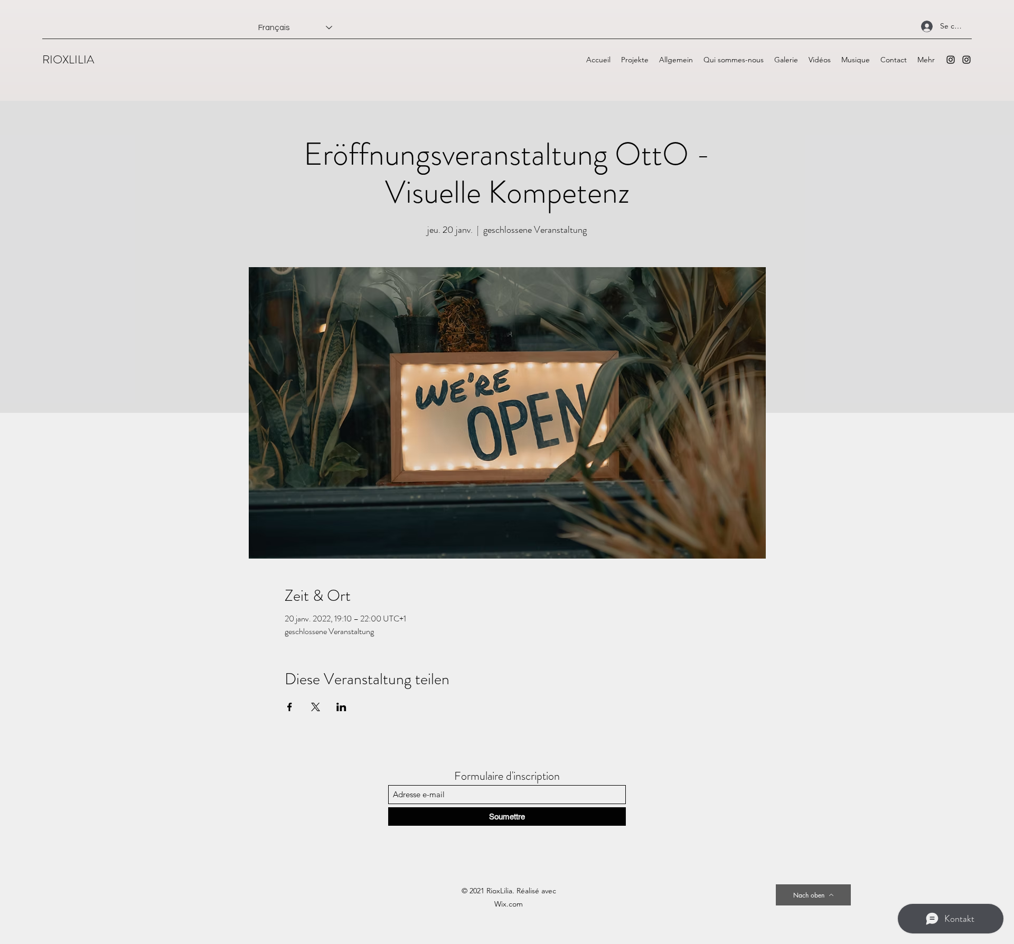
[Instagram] (950, 59)
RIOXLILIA (68, 59)
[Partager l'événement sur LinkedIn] (341, 707)
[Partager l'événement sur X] (316, 707)
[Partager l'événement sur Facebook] (290, 707)
